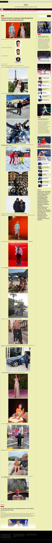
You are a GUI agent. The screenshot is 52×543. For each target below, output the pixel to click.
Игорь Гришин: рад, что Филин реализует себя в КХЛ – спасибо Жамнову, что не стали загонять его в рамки (45, 100)
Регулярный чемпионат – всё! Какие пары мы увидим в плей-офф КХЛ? (46, 78)
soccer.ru (2, 501)
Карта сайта (32, 9)
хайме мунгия (39, 219)
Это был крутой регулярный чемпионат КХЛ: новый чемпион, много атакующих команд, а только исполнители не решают (44, 61)
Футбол (24, 9)
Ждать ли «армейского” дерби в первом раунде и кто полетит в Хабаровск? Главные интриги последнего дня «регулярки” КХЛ (45, 85)
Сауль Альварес (40, 211)
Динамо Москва (44, 202)
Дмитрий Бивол (40, 204)
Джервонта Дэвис (40, 201)
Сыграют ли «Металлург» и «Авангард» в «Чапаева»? (44, 92)
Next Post (2, 504)
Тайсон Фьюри (48, 211)
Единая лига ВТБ (40, 205)
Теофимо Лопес (43, 212)
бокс (44, 218)
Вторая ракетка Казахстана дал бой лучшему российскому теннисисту (43, 119)
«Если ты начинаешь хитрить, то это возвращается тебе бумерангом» (45, 82)
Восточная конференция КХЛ (42, 198)
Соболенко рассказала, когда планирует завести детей (46, 163)
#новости (39, 194)
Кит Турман (39, 208)
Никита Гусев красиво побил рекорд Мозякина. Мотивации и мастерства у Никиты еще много (46, 96)
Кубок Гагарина (44, 208)
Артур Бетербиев (40, 195)
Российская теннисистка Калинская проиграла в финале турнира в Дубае (45, 174)
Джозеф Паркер (46, 201)
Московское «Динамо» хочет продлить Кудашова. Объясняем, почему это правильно (43, 37)
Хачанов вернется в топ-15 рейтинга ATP (45, 171)
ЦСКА (47, 215)
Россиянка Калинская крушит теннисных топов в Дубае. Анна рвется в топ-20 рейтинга (45, 182)
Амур (47, 194)
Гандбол (17, 9)
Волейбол (12, 9)
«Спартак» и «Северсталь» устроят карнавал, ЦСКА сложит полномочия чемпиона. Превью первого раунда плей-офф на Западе (43, 73)
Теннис (20, 9)
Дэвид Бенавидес (46, 204)
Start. (26, 5)
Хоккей (28, 9)
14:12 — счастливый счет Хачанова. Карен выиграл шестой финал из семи (45, 167)
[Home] (2, 9)
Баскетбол (5, 9)
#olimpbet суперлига (40, 191)
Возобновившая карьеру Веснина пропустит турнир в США (43, 159)
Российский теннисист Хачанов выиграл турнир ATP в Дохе (45, 178)
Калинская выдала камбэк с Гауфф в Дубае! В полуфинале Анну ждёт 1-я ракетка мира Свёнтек (45, 185)
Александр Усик (44, 194)
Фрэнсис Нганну (40, 215)
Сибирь (44, 211)
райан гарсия (47, 218)
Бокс (9, 9)
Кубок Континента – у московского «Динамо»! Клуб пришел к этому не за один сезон (45, 89)
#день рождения (48, 191)
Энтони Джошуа (40, 218)
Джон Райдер (39, 202)
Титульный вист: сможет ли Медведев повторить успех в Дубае (44, 146)
